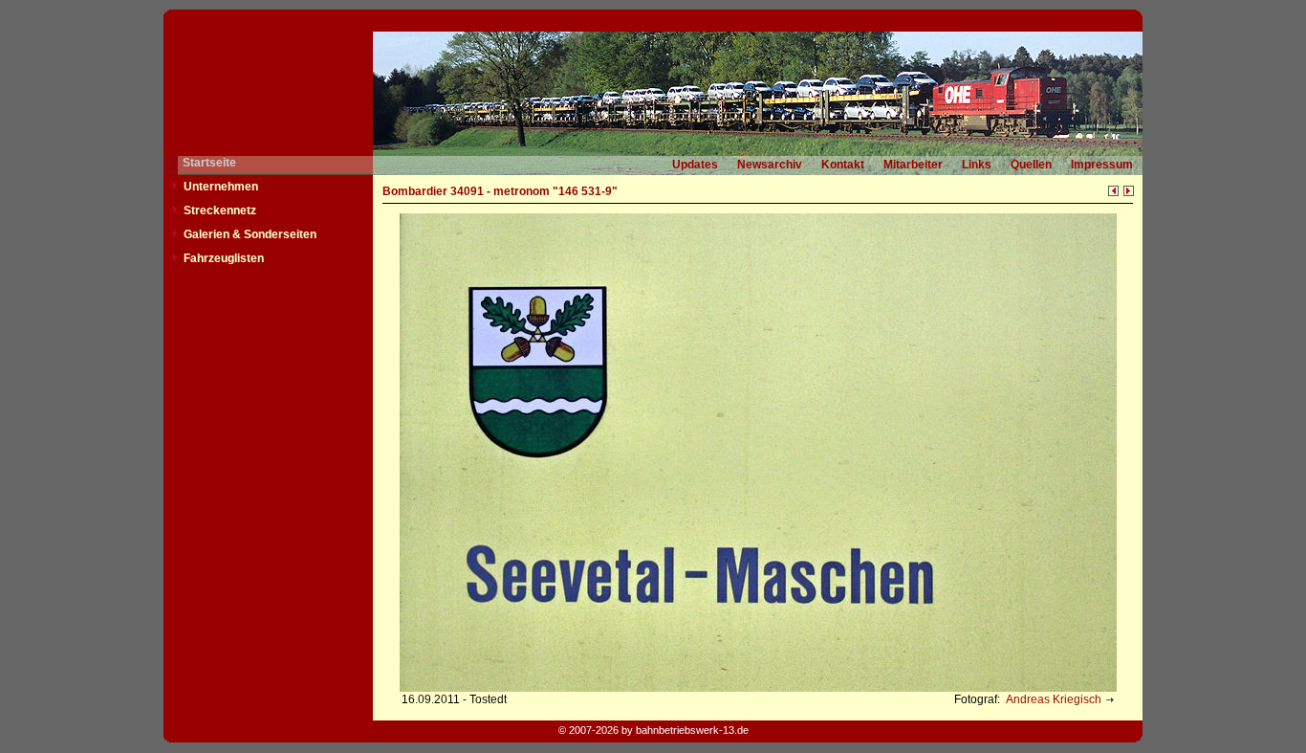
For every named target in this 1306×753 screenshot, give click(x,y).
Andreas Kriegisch (1052, 699)
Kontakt (842, 164)
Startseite (209, 162)
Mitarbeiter (913, 164)
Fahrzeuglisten (224, 258)
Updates (695, 164)
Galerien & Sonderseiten (250, 234)
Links (976, 164)
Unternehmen (221, 186)
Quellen (1031, 164)
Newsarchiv (769, 164)
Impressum (1102, 164)
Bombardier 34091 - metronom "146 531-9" (500, 191)
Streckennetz (220, 210)
